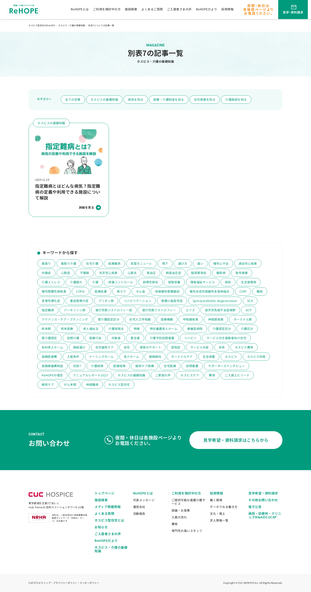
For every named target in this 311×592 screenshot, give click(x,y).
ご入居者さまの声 (179, 9)
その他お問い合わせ (263, 500)
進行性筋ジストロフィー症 (113, 310)
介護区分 (247, 328)
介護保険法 (116, 328)
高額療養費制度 (52, 366)
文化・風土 (217, 513)
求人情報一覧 (219, 520)
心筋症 (65, 273)
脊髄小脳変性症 (172, 301)
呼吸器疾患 (190, 319)
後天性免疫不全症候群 (220, 310)
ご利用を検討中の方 (107, 9)
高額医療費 (49, 356)
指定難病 (48, 310)
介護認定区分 (222, 328)
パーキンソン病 (74, 310)
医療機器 (167, 319)
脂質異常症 (198, 273)
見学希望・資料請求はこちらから (235, 440)
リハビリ (190, 338)
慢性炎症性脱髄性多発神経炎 (210, 291)
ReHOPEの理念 (52, 375)
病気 (228, 282)
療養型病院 (195, 328)
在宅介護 (92, 263)
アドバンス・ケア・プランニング (65, 319)
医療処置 (101, 291)
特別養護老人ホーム (164, 328)
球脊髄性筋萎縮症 (167, 291)
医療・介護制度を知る (168, 99)
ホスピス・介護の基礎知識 (111, 549)
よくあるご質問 (152, 9)
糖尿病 (221, 273)
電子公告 (254, 506)
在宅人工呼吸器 (140, 319)
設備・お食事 (181, 510)
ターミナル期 (243, 319)
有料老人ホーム (52, 347)
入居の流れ (179, 517)
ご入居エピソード (237, 375)
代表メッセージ (144, 500)
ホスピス (231, 356)
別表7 (77, 366)
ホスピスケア (189, 375)
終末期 (46, 328)
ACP (249, 310)
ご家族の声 (163, 375)
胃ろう (121, 291)
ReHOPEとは (80, 9)
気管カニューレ (141, 263)
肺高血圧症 (173, 273)
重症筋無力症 (79, 301)
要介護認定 (49, 338)
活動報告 (139, 513)
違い (200, 263)
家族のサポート (150, 347)
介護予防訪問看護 (162, 338)
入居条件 (73, 356)
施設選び (79, 347)
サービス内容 (199, 347)
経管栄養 (174, 282)
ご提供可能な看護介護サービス (188, 502)
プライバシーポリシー (65, 582)
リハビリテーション (137, 301)
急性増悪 (241, 273)
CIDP (243, 291)
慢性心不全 (221, 263)
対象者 (116, 338)
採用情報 (227, 9)
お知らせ (101, 527)
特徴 (137, 328)
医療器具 (114, 263)
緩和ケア (48, 384)
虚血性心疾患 (248, 263)
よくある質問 (104, 513)
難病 (260, 291)
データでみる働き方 (224, 507)
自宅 (127, 347)
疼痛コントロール (120, 282)
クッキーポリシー (89, 582)
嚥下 (165, 263)
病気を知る (135, 99)
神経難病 (92, 384)
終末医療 (67, 328)
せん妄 (140, 291)
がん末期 (70, 384)
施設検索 (131, 9)
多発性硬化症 (51, 301)
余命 (222, 347)
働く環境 (216, 500)
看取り (46, 263)
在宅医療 (170, 366)
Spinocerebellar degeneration (215, 301)
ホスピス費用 (244, 347)
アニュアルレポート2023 (90, 375)
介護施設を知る (236, 99)
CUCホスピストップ (40, 582)
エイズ (190, 310)
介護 (95, 282)
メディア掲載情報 (108, 506)
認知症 (175, 347)
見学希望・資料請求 (263, 493)
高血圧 (151, 273)
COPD (80, 291)
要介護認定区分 (109, 319)
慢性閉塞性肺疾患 (54, 291)
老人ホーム (131, 356)
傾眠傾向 (155, 356)
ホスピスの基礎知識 (104, 99)
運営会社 (139, 507)
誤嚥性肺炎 (150, 282)
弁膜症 (46, 273)
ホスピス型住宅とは (109, 520)
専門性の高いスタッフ (187, 531)
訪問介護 (73, 338)
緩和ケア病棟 (144, 366)
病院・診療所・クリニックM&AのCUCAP (264, 515)
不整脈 (84, 273)
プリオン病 (106, 301)
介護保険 (97, 366)
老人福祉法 (91, 328)
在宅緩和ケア (104, 347)
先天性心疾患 (108, 273)
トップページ (104, 493)
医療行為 (95, 338)
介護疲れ (76, 282)
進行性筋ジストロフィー (159, 310)
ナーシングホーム (101, 356)
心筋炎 (132, 273)
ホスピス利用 (256, 356)
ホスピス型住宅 (119, 384)
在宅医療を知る (205, 99)
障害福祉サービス (202, 282)
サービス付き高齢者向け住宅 (226, 338)
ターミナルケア (182, 356)
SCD (250, 301)
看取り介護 (68, 263)
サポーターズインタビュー (226, 366)
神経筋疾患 (216, 319)
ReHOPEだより (206, 9)
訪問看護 (192, 366)
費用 (212, 375)
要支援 (135, 338)
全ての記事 (73, 99)
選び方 (182, 263)
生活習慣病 (248, 282)
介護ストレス (51, 282)
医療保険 (119, 366)
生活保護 (209, 356)
